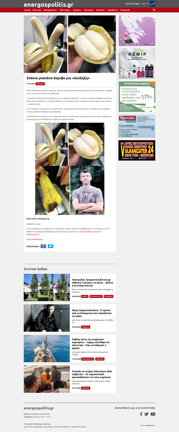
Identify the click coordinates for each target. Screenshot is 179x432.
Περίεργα (40, 84)
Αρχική (27, 10)
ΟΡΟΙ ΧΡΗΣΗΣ (49, 427)
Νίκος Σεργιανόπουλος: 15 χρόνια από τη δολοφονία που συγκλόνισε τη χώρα (92, 313)
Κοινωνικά (125, 10)
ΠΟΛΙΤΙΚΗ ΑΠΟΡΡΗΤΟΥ (62, 427)
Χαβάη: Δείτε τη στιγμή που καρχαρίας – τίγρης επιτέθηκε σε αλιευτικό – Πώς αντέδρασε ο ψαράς (91, 343)
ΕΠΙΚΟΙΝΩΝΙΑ (38, 427)
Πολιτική (37, 10)
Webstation (150, 425)
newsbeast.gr (37, 239)
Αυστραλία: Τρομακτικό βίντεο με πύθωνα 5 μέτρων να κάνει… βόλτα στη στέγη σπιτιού (92, 282)
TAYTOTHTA (28, 427)
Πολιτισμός (65, 10)
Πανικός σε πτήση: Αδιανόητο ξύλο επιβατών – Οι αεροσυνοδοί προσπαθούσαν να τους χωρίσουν (92, 374)
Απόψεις (77, 10)
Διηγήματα (112, 10)
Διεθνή (84, 296)
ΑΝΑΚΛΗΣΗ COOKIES (78, 427)
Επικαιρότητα (50, 10)
